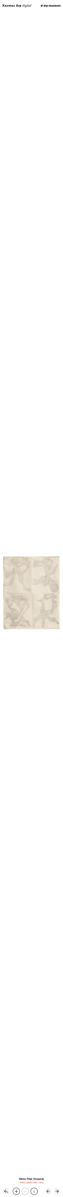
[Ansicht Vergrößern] (16, 1191)
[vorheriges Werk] (48, 1191)
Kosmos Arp (16, 6)
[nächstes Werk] (57, 1191)
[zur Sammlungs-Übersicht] (6, 1191)
